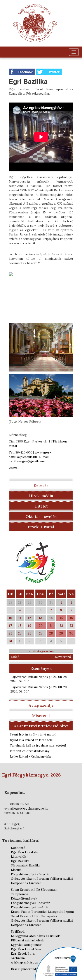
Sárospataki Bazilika (25, 865)
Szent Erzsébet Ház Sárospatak (34, 890)
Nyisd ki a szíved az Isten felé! (31, 740)
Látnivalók (18, 857)
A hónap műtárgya (24, 962)
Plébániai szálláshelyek (27, 940)
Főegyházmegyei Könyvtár (30, 874)
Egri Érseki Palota (24, 852)
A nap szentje (41, 705)
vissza (13, 468)
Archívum (18, 958)
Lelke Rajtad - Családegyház (30, 756)
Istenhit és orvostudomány (29, 751)
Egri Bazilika (20, 861)
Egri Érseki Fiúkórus (26, 949)
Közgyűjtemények (24, 898)
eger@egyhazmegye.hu (31, 808)
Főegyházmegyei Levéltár (30, 907)
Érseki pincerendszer (26, 969)
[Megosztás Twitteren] (49, 72)
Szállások (17, 931)
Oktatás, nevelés (41, 516)
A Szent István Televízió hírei (41, 725)
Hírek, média (41, 495)
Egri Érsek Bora (23, 954)
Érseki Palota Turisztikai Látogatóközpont (42, 912)
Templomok (19, 894)
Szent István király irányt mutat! (33, 734)
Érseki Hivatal (41, 526)
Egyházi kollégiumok (26, 945)
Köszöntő (18, 848)
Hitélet (41, 506)
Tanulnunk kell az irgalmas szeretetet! (38, 745)
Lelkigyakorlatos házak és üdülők (35, 936)
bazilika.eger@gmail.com (27, 461)
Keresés (41, 485)
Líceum (16, 870)
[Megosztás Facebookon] (22, 72)
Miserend (41, 715)
